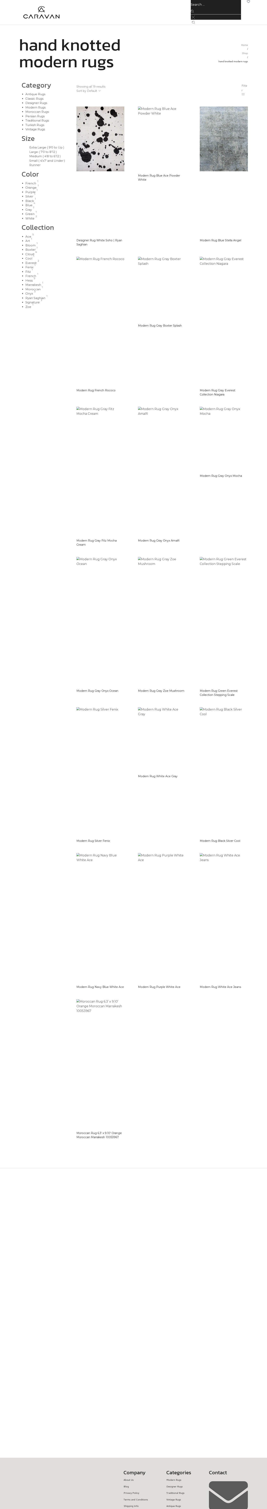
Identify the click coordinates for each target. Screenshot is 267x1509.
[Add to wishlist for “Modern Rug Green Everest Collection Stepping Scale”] (242, 693)
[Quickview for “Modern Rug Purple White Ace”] (180, 978)
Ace (28, 236)
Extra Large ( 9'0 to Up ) (46, 147)
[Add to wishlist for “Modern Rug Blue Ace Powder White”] (180, 178)
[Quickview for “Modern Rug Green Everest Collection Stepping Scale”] (242, 686)
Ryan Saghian (35, 298)
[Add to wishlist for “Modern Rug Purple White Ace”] (180, 986)
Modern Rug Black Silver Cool (220, 841)
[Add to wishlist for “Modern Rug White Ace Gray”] (180, 775)
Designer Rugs (36, 103)
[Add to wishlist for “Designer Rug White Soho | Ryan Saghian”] (118, 243)
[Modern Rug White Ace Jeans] (224, 918)
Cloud (29, 254)
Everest (31, 263)
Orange (31, 187)
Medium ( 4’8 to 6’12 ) (45, 156)
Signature (32, 302)
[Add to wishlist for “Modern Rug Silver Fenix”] (118, 839)
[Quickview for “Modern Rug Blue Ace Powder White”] (180, 171)
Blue (28, 205)
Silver (29, 196)
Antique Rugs (35, 94)
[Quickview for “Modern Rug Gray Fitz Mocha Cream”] (118, 536)
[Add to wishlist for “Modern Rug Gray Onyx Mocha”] (242, 474)
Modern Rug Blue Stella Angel (220, 240)
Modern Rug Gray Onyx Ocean (97, 691)
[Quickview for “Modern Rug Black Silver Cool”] (242, 832)
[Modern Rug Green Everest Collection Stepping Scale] (224, 622)
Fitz (28, 272)
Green (30, 214)
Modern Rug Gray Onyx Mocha (221, 476)
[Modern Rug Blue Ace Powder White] (162, 139)
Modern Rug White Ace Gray (157, 776)
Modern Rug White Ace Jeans (220, 987)
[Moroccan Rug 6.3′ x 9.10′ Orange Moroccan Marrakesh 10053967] (100, 1064)
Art (27, 241)
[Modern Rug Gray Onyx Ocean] (100, 622)
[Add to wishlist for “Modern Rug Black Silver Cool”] (242, 839)
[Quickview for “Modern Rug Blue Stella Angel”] (242, 232)
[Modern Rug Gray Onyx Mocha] (224, 439)
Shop (245, 53)
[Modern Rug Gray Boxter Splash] (162, 289)
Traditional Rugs (37, 120)
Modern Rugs (35, 107)
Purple (30, 192)
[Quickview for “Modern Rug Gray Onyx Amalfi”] (180, 532)
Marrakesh (33, 285)
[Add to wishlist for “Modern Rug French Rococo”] (118, 389)
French (30, 183)
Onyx (29, 293)
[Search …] (193, 22)
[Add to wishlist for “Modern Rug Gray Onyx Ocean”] (118, 689)
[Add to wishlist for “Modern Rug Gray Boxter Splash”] (180, 324)
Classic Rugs (34, 98)
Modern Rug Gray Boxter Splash (160, 325)
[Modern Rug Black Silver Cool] (224, 772)
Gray (28, 209)
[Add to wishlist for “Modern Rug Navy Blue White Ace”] (118, 986)
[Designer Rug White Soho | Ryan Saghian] (100, 171)
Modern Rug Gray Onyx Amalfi (159, 540)
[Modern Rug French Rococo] (100, 321)
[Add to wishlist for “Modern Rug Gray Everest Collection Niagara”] (242, 393)
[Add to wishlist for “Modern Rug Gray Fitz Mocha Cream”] (118, 543)
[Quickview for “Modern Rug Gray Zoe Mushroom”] (180, 682)
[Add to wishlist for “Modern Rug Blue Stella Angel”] (242, 239)
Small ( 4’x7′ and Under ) (47, 161)
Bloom (30, 245)
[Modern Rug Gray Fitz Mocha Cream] (100, 471)
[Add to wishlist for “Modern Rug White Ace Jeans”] (242, 986)
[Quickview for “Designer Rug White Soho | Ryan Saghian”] (118, 236)
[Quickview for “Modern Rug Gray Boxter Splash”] (180, 317)
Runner (34, 165)
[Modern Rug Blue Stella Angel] (224, 171)
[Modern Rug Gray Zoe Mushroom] (162, 622)
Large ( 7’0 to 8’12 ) (43, 152)
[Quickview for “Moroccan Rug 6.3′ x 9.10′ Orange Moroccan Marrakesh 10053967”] (118, 1129)
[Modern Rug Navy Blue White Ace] (100, 918)
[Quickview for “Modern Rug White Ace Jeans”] (242, 978)
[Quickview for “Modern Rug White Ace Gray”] (180, 768)
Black (29, 201)
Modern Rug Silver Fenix (93, 841)
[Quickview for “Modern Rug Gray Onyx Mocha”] (242, 467)
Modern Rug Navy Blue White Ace (100, 987)
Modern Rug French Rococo (96, 390)
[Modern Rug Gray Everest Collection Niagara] (224, 321)
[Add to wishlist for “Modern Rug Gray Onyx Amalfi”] (180, 539)
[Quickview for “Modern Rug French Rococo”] (118, 382)
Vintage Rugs (35, 129)
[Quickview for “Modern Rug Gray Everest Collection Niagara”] (242, 386)
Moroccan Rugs (37, 112)
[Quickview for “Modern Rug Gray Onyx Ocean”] (118, 682)
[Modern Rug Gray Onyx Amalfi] (162, 471)
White (29, 218)
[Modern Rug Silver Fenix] (100, 772)
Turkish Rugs (34, 125)
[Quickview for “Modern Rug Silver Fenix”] (118, 832)
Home (244, 45)
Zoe (28, 307)
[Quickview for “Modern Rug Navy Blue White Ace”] (118, 978)
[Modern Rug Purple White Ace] (162, 918)
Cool (28, 258)
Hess (29, 280)
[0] (248, 1)
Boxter (30, 249)
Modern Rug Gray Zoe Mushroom (161, 691)
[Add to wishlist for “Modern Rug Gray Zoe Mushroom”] (180, 689)
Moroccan (33, 289)
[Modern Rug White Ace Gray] (162, 739)
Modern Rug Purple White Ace (159, 987)
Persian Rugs (35, 116)
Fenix (29, 267)
